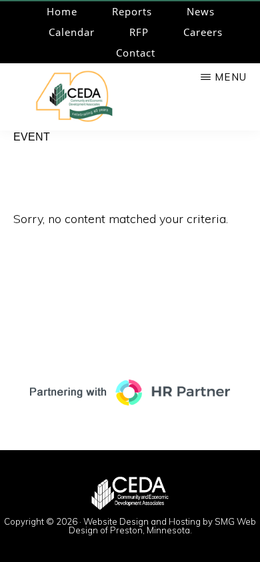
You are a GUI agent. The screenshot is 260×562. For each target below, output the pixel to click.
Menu (231, 77)
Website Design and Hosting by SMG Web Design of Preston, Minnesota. (163, 525)
